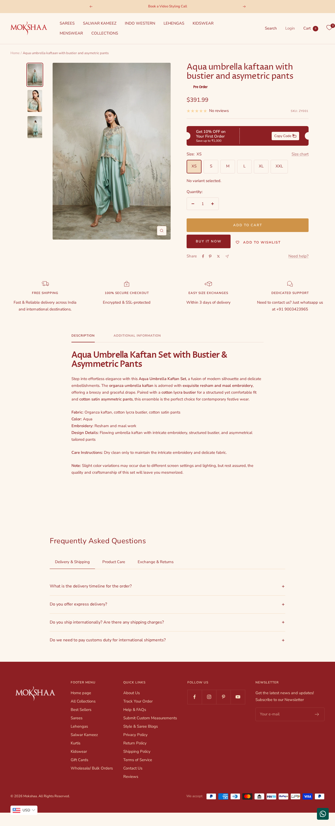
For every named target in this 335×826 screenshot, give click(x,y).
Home (15, 53)
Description (83, 336)
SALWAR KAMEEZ (99, 23)
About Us (131, 692)
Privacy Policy (135, 734)
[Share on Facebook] (203, 256)
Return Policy (135, 743)
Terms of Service (137, 759)
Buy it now (208, 241)
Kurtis (75, 743)
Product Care (113, 561)
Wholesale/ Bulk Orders (92, 768)
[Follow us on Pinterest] (223, 697)
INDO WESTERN (140, 23)
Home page (81, 692)
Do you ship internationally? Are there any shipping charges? (107, 622)
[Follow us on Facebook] (194, 697)
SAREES (67, 23)
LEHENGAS (174, 23)
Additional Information (137, 336)
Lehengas (79, 726)
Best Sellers (81, 709)
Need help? (298, 256)
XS (194, 166)
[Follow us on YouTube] (238, 697)
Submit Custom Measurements (150, 718)
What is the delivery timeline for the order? (91, 586)
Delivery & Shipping (72, 561)
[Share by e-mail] (227, 256)
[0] (329, 27)
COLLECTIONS (104, 33)
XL (261, 166)
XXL (279, 166)
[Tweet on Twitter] (218, 256)
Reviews (130, 776)
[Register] (317, 714)
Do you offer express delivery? (78, 604)
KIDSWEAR (203, 23)
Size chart (300, 154)
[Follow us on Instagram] (209, 697)
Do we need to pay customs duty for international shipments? (108, 640)
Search (271, 28)
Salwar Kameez (84, 734)
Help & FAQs (134, 709)
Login (290, 28)
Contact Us (132, 768)
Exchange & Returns (156, 561)
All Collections (83, 701)
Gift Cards (79, 759)
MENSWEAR (71, 33)
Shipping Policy (136, 751)
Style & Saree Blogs (140, 726)
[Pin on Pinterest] (210, 256)
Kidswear (79, 751)
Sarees (76, 718)
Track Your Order (138, 701)
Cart (309, 28)
